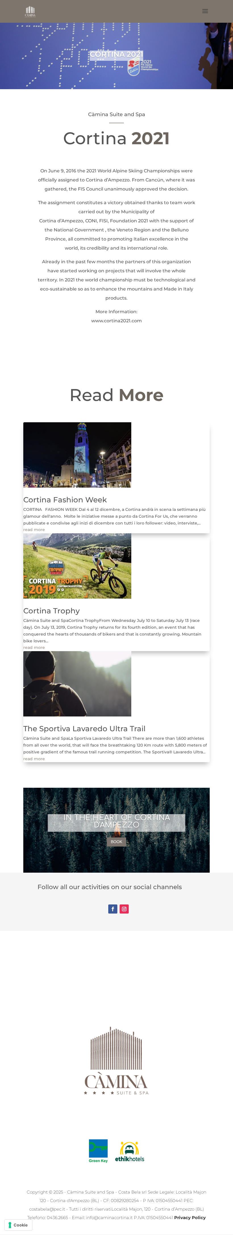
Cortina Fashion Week (65, 499)
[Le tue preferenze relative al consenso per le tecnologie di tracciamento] (18, 1225)
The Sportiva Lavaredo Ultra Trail (84, 728)
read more (34, 529)
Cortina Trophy (51, 610)
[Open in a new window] (112, 909)
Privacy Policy (190, 1217)
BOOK (116, 841)
